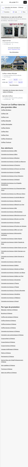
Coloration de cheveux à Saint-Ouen (11, 262)
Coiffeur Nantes (5, 128)
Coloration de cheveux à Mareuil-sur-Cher (12, 204)
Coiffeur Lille (4, 113)
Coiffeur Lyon (5, 117)
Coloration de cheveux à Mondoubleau (11, 211)
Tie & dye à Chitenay (6, 369)
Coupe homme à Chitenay (8, 345)
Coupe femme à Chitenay (8, 342)
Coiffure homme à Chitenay (8, 324)
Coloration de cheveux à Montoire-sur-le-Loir (13, 215)
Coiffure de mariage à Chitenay (9, 317)
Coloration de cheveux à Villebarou (10, 297)
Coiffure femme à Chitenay (8, 320)
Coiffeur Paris (5, 135)
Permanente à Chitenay (7, 356)
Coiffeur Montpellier (6, 124)
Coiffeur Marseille (6, 120)
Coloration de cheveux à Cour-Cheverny (12, 176)
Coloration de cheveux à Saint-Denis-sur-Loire (14, 247)
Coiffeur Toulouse (6, 142)
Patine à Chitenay (6, 353)
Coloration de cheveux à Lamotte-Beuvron (12, 197)
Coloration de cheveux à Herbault (10, 179)
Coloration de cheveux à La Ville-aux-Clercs (13, 194)
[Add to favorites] (25, 25)
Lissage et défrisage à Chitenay (9, 349)
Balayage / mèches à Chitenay (9, 310)
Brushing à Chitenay (6, 313)
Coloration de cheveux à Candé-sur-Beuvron (13, 161)
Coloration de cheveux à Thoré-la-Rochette (13, 290)
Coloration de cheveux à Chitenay (10, 331)
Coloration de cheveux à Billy (9, 151)
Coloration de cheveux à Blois (9, 154)
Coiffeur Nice (4, 131)
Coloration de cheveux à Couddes (10, 172)
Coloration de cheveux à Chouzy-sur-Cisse (13, 168)
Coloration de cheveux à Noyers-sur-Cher (12, 219)
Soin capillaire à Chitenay (8, 365)
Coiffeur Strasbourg (6, 138)
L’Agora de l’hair (6, 40)
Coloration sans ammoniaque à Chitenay (12, 335)
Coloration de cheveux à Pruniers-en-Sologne (13, 226)
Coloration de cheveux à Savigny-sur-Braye (13, 272)
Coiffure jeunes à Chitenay (8, 327)
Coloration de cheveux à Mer (9, 208)
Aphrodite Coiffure (7, 96)
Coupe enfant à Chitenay (8, 338)
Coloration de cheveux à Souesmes (11, 279)
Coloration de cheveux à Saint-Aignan (11, 238)
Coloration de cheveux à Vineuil (10, 301)
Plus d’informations (14, 52)
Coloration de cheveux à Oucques (10, 222)
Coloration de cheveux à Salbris (10, 265)
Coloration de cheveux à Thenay (10, 283)
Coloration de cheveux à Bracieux (10, 158)
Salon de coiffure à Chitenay (9, 372)
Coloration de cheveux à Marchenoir (11, 201)
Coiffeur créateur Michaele (9, 73)
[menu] (2, 2)
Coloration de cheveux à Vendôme (10, 294)
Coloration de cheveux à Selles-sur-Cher (12, 276)
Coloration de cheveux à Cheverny (10, 165)
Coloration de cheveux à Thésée (10, 287)
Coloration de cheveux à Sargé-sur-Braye (12, 269)
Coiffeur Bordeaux (6, 110)
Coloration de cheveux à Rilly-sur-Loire (11, 229)
